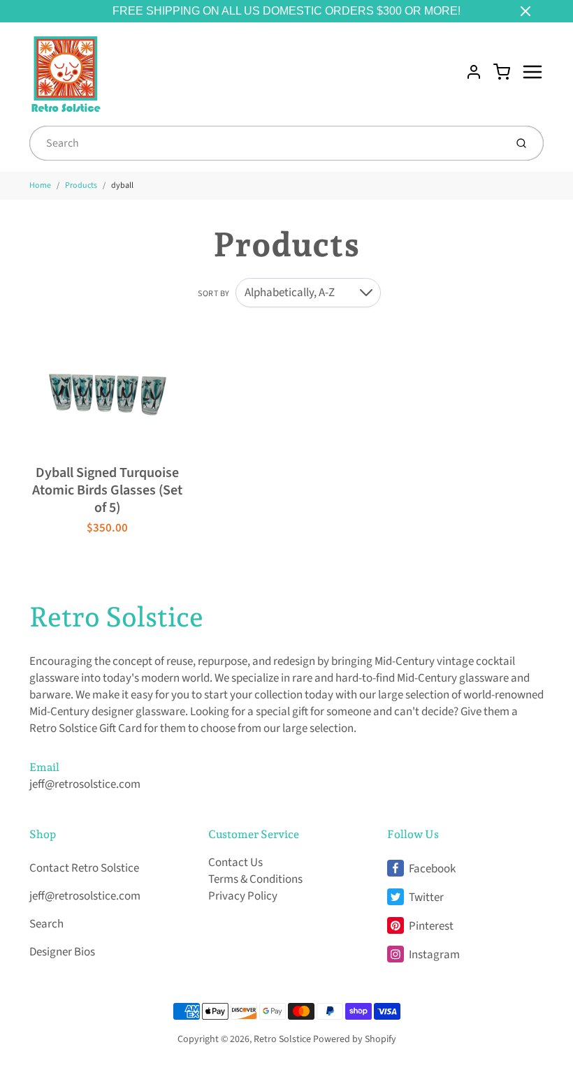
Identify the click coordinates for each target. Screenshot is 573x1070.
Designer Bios (62, 952)
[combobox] (265, 143)
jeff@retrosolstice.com (84, 784)
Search (46, 924)
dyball (122, 185)
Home (40, 185)
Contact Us (235, 862)
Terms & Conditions (255, 879)
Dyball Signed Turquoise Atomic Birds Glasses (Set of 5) (107, 490)
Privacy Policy (242, 896)
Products (81, 185)
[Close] (525, 11)
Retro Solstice (116, 617)
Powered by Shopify (354, 1039)
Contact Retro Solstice (84, 868)
